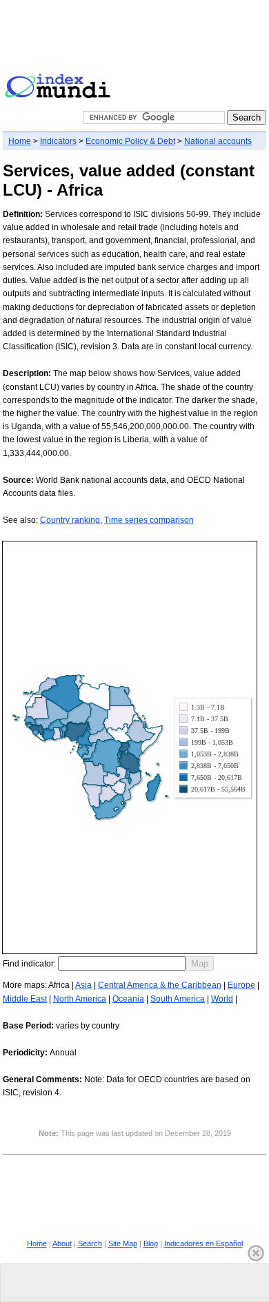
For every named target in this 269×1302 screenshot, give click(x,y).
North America (79, 999)
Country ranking (70, 520)
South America (177, 999)
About (62, 1243)
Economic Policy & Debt (130, 141)
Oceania (128, 999)
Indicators (58, 141)
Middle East (25, 999)
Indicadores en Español (203, 1243)
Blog (150, 1243)
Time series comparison (149, 520)
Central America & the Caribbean (159, 985)
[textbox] (122, 963)
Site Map (122, 1243)
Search (90, 1243)
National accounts (218, 141)
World (222, 999)
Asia (83, 985)
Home (19, 141)
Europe (241, 985)
